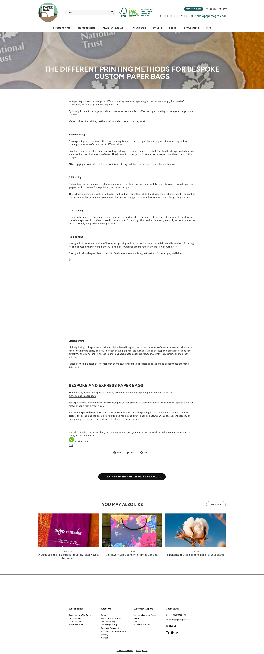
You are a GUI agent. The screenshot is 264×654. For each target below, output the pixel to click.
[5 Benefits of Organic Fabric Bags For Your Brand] (195, 530)
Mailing (157, 28)
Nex (71, 444)
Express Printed (61, 28)
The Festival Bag (108, 621)
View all (216, 504)
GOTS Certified (75, 621)
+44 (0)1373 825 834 (176, 16)
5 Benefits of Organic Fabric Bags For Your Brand (195, 554)
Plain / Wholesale (113, 28)
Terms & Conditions (125, 650)
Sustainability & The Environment (82, 615)
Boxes (172, 28)
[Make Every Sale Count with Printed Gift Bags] (132, 530)
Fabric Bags (139, 28)
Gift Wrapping (191, 28)
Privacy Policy (142, 650)
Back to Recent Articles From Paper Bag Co (133, 476)
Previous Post (82, 441)
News (103, 615)
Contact (104, 638)
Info (208, 28)
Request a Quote (193, 9)
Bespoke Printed (87, 28)
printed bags (88, 412)
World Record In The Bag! (111, 618)
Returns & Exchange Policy (112, 628)
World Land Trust (76, 625)
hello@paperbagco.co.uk (211, 16)
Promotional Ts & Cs (142, 625)
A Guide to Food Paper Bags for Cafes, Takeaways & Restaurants (68, 556)
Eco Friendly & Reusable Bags (113, 631)
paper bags (180, 111)
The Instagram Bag (109, 625)
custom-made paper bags (82, 395)
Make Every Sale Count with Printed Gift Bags (132, 554)
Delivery (104, 634)
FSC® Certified (75, 618)
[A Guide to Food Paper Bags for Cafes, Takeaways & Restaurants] (68, 530)
